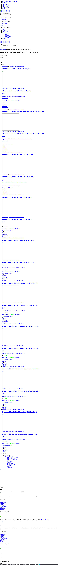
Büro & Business (5, 66)
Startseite (3, 29)
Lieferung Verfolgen (6, 7)
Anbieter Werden (5, 4)
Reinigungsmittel (11, 464)
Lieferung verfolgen (3, 506)
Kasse (6, 34)
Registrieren (4, 23)
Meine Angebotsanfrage (9, 36)
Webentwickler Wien (45, 519)
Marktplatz (4, 8)
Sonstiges (9, 465)
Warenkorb (4, 38)
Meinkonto (4, 32)
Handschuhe (10, 461)
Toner (23, 66)
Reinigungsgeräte (10, 463)
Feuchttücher (10, 460)
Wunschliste (7, 37)
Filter (23, 491)
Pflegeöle (9, 462)
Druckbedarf (19, 66)
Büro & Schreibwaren (13, 66)
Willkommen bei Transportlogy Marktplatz (9, 1)
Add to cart (4, 104)
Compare (4, 108)
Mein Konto (4, 2)
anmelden (4, 19)
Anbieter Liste (2, 503)
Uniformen (9, 467)
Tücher (9, 466)
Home (1, 49)
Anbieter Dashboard (6, 5)
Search (14, 45)
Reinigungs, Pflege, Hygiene (11, 459)
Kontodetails (7, 33)
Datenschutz (2, 505)
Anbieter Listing (5, 6)
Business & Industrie (11, 458)
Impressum (2, 504)
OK (39, 564)
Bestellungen (7, 35)
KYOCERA (4, 106)
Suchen (3, 44)
